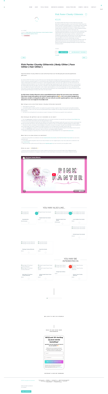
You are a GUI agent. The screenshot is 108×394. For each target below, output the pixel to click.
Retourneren (49, 381)
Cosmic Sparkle (45, 32)
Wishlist (47, 380)
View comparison (26, 391)
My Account (41, 380)
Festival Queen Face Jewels (79, 234)
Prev (24, 57)
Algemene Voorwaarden (64, 380)
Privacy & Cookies (58, 381)
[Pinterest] (24, 27)
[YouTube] (86, 380)
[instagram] (54, 321)
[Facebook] (21, 27)
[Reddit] (29, 27)
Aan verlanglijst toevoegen (79, 52)
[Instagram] (85, 380)
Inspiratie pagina (48, 143)
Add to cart (64, 52)
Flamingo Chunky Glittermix (28, 249)
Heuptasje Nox (25, 219)
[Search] (99, 7)
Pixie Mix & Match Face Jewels (66, 137)
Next (84, 57)
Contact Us (54, 380)
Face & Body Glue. (76, 119)
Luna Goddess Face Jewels (78, 219)
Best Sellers (29, 32)
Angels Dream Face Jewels (45, 217)
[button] (28, 222)
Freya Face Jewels (43, 249)
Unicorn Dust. (27, 142)
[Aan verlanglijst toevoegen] (28, 216)
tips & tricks (70, 130)
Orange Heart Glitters (60, 271)
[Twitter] (22, 27)
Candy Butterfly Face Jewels (49, 137)
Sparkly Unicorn (34, 33)
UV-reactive (27, 35)
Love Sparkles (27, 33)
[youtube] (59, 321)
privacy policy (59, 367)
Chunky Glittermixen (36, 32)
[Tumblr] (26, 27)
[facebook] (49, 321)
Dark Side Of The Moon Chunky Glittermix (27, 275)
